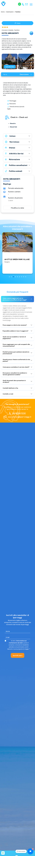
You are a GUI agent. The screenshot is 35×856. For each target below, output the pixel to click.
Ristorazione (14, 159)
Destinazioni (9, 12)
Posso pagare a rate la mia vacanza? (15, 325)
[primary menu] (31, 4)
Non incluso (14, 142)
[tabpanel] (17, 128)
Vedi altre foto (9, 67)
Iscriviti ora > (17, 655)
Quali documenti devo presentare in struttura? (14, 381)
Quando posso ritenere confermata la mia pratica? (16, 360)
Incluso (12, 136)
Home (3, 12)
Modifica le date (17, 208)
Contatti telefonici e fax (10, 388)
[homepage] (3, 4)
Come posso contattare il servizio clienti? (16, 367)
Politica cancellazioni (18, 165)
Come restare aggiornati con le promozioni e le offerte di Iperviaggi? (15, 299)
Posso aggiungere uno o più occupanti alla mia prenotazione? (16, 345)
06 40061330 (19, 413)
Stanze (12, 148)
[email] (26, 4)
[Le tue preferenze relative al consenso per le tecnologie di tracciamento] (3, 853)
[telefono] (23, 4)
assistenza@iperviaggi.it (19, 416)
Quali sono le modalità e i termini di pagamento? (14, 337)
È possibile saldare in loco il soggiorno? (15, 331)
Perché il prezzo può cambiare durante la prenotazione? (16, 352)
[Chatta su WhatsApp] (19, 4)
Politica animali (15, 171)
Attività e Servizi (16, 153)
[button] (9, 277)
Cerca (18, 23)
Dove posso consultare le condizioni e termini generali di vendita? (15, 373)
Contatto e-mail (8, 394)
